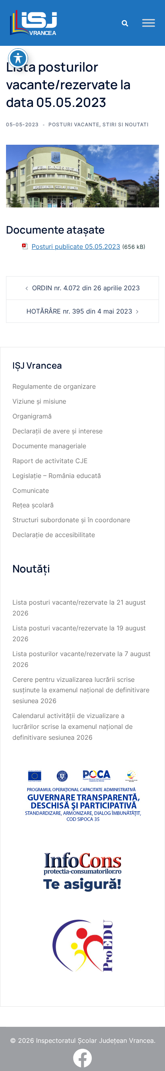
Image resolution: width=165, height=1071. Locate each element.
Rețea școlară (33, 505)
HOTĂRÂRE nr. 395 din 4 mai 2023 (79, 311)
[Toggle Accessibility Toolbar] (18, 58)
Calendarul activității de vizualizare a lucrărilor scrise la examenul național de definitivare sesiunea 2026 (72, 726)
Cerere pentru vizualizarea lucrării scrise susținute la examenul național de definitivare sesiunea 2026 (80, 690)
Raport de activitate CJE (50, 461)
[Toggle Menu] (148, 23)
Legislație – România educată (56, 476)
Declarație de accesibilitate (53, 535)
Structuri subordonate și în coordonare (71, 520)
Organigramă (32, 416)
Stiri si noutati (126, 124)
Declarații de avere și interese (57, 431)
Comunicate (30, 490)
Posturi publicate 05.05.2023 (76, 246)
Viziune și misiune (39, 401)
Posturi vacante (73, 124)
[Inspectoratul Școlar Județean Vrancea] (33, 22)
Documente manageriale (49, 446)
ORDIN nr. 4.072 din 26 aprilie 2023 (86, 288)
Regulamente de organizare (54, 386)
